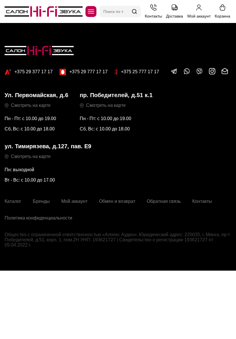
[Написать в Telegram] (174, 73)
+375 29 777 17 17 (88, 71)
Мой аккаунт (74, 201)
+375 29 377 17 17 (33, 71)
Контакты (202, 201)
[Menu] (90, 11)
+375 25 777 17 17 (140, 71)
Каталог (13, 201)
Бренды (41, 201)
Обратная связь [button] (164, 201)
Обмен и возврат (117, 201)
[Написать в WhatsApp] (186, 73)
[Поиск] (134, 11)
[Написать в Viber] (199, 73)
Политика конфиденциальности (38, 217)
